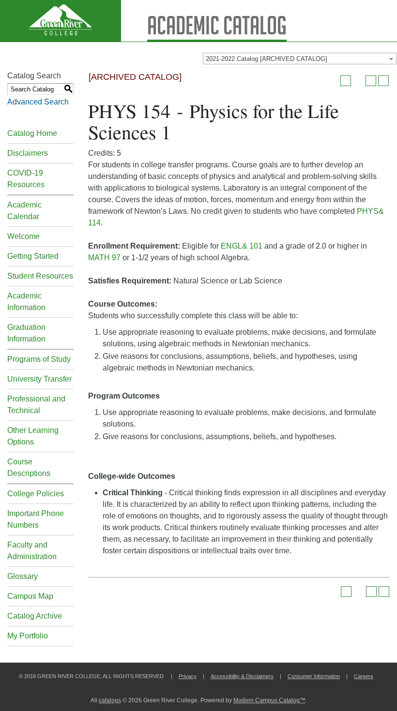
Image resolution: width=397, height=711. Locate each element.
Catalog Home (32, 133)
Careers (363, 676)
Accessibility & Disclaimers (242, 676)
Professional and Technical (36, 405)
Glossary (22, 576)
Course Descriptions (28, 467)
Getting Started (33, 256)
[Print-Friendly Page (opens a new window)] (371, 80)
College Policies (35, 493)
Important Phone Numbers (35, 519)
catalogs (110, 700)
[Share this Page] (358, 80)
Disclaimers (27, 153)
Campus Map (30, 596)
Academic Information (26, 301)
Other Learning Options (33, 436)
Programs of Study (39, 359)
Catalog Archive (34, 616)
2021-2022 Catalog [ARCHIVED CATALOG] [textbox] (266, 58)
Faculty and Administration (32, 551)
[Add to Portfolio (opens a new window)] (345, 80)
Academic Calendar (24, 211)
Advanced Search (38, 102)
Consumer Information (314, 676)
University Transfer (39, 379)
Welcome (23, 236)
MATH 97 (104, 257)
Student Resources (40, 276)
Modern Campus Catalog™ (269, 700)
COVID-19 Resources (26, 179)
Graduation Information (26, 333)
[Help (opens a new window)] (383, 80)
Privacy (188, 676)
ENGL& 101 (241, 246)
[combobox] (300, 58)
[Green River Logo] (60, 21)
